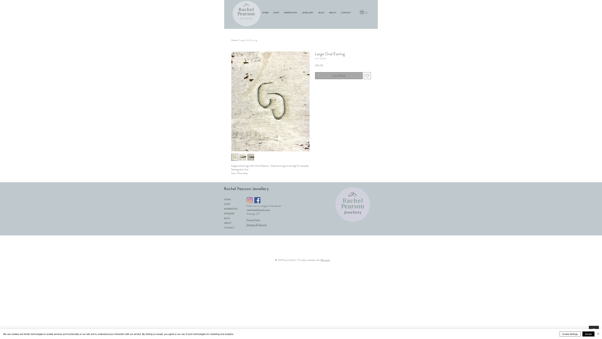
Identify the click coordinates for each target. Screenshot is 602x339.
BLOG (227, 218)
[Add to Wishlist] (367, 75)
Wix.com (325, 260)
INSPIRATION (230, 208)
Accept (588, 334)
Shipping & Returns (256, 225)
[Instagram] (250, 200)
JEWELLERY (229, 213)
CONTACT (229, 227)
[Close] (598, 333)
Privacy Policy (253, 220)
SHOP (227, 204)
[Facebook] (257, 200)
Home (234, 40)
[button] (365, 12)
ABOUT (228, 222)
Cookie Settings (570, 334)
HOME (227, 199)
